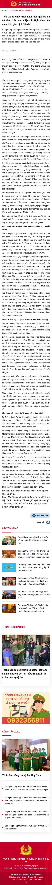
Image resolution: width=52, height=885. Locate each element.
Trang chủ (4, 10)
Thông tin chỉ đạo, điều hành (21, 10)
